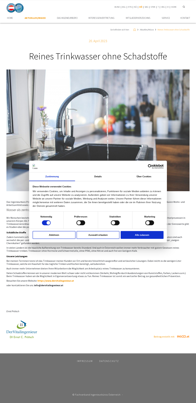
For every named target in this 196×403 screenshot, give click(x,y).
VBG (163, 6)
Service (166, 18)
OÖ (140, 6)
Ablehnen (54, 235)
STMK (153, 6)
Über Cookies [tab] (144, 176)
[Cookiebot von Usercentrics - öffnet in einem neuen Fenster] (150, 166)
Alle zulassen (142, 235)
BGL (124, 6)
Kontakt (185, 18)
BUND (117, 6)
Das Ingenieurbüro (67, 18)
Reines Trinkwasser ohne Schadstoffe (174, 29)
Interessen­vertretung (101, 18)
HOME (174, 6)
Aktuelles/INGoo (35, 18)
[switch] (80, 222)
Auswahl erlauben (98, 235)
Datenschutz (109, 361)
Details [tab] (98, 176)
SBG (146, 6)
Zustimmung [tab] (52, 176)
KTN (130, 6)
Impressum (85, 361)
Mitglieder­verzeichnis (138, 18)
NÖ (135, 6)
